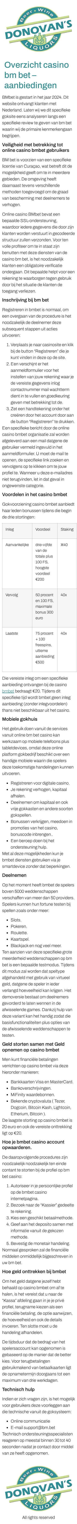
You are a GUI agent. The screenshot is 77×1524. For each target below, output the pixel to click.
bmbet (8, 691)
